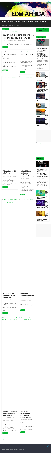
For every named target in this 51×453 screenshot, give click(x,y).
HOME (4, 21)
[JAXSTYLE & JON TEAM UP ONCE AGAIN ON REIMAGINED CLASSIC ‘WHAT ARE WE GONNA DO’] (43, 39)
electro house (6, 174)
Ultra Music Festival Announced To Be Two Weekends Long (8, 295)
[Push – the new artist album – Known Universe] (40, 119)
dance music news (7, 56)
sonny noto (14, 40)
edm (11, 56)
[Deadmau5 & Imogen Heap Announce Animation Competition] (27, 77)
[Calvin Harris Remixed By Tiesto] (27, 52)
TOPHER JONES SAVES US (9, 55)
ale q (4, 40)
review (3, 176)
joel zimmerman (23, 298)
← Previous (5, 439)
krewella (25, 420)
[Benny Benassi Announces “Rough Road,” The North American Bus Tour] (27, 317)
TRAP (23, 21)
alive (6, 40)
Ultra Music (23, 40)
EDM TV (42, 21)
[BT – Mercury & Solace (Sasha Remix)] (40, 110)
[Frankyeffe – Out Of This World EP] (40, 94)
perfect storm (29, 420)
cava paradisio (28, 419)
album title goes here (24, 297)
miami (5, 299)
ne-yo (3, 420)
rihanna (11, 420)
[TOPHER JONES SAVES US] (10, 52)
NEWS (37, 21)
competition (27, 176)
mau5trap (28, 298)
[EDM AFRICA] (25, 9)
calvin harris (23, 58)
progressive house (23, 300)
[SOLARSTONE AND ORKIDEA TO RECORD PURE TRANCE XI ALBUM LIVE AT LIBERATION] (43, 161)
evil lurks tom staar (12, 174)
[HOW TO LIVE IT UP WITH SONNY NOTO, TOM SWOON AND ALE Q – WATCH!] (18, 32)
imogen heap (22, 178)
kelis (16, 418)
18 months (5, 417)
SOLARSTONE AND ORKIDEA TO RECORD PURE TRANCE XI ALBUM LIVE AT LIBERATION (42, 173)
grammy (27, 58)
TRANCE (17, 21)
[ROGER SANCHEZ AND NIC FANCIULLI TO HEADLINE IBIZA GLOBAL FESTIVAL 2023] (40, 190)
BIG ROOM (10, 21)
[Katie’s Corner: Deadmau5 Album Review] (27, 199)
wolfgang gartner (13, 176)
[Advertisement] (43, 136)
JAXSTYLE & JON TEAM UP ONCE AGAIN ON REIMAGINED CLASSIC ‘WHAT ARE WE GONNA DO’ (42, 52)
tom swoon (18, 40)
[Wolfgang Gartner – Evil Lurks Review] (10, 77)
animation (23, 176)
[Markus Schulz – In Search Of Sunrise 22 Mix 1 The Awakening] (40, 72)
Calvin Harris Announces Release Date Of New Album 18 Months (9, 413)
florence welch (12, 418)
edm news (9, 40)
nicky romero (7, 420)
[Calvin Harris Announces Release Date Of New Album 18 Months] (10, 317)
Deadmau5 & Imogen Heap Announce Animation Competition (26, 173)
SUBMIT (4, 25)
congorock (22, 420)
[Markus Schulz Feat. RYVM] (40, 103)
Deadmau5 (32, 176)
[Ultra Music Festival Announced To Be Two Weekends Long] (10, 199)
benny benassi (23, 419)
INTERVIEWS (30, 21)
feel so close (7, 418)
